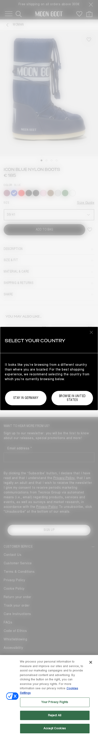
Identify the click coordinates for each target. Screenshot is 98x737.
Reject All (54, 715)
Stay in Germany (26, 398)
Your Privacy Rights (54, 702)
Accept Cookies (55, 728)
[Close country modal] (91, 332)
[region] (49, 696)
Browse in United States (72, 398)
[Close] (91, 662)
